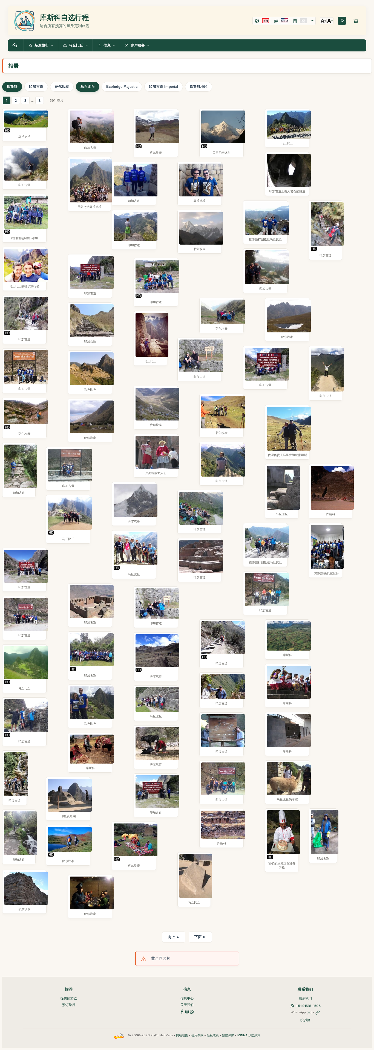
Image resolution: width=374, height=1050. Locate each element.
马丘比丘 (87, 87)
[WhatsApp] (191, 1011)
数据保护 (228, 1035)
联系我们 (305, 998)
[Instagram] (187, 1011)
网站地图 (182, 1035)
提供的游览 (69, 998)
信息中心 (187, 998)
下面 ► (200, 937)
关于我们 (187, 1005)
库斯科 (12, 87)
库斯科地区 (199, 87)
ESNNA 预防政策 (248, 1035)
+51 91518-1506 (308, 1006)
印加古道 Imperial (163, 87)
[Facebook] (182, 1011)
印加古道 (36, 87)
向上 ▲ (174, 937)
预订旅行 (68, 1005)
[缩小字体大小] (330, 21)
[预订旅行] (355, 20)
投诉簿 (305, 1020)
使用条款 (197, 1035)
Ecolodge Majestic (121, 87)
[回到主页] (16, 45)
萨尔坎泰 (62, 87)
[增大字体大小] (323, 21)
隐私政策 (213, 1035)
